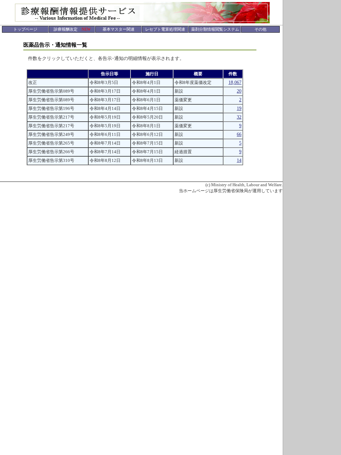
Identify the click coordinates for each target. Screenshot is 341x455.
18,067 (234, 82)
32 (239, 117)
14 (239, 160)
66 (239, 134)
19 (239, 108)
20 (239, 91)
